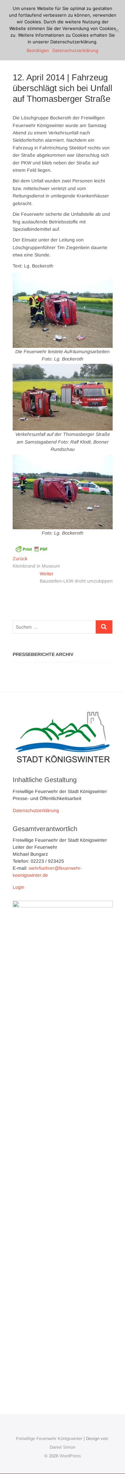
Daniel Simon (62, 1447)
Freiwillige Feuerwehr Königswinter (49, 1438)
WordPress (70, 1455)
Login (18, 887)
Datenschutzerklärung (36, 810)
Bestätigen (38, 50)
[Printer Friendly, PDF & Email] (31, 548)
